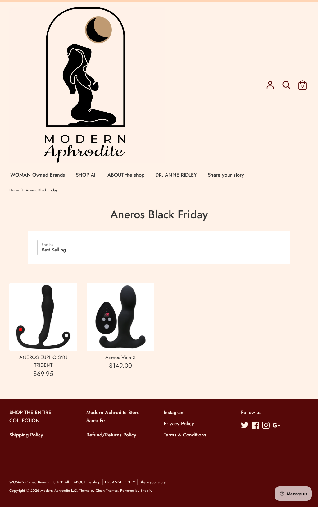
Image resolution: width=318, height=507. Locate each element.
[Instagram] (266, 426)
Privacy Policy (179, 423)
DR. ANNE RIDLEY (176, 174)
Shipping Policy (26, 434)
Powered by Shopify (136, 490)
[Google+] (277, 426)
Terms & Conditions (185, 434)
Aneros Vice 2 (120, 357)
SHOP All (86, 174)
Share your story (226, 174)
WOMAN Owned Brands (37, 174)
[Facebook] (256, 426)
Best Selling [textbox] (54, 249)
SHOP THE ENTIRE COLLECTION (30, 416)
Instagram (174, 412)
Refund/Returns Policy (111, 434)
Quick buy (43, 340)
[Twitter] (245, 426)
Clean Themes (107, 490)
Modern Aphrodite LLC (58, 490)
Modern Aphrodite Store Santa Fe (113, 416)
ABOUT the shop (125, 174)
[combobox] (64, 247)
